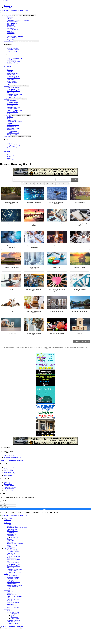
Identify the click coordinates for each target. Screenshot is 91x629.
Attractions (10, 105)
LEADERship (11, 33)
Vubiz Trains (10, 39)
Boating (9, 610)
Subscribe (45, 509)
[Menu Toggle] (0, 12)
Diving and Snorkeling (13, 620)
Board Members (11, 26)
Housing (9, 118)
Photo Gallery (11, 553)
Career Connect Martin (13, 91)
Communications (12, 131)
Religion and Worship (13, 128)
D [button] (30, 183)
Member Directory (12, 21)
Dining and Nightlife (13, 102)
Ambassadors (14, 29)
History (9, 113)
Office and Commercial (13, 89)
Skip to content (4, 1)
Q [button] (52, 183)
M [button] (45, 183)
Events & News (8, 548)
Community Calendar (13, 551)
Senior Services (11, 126)
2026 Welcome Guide (13, 133)
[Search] (21, 628)
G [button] (35, 183)
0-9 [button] (22, 183)
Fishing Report (15, 613)
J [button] (40, 183)
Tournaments (14, 617)
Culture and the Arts (12, 112)
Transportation (11, 129)
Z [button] (68, 183)
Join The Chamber (12, 23)
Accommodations (12, 100)
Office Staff (10, 25)
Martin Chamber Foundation (15, 36)
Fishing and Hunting (13, 612)
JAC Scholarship (12, 37)
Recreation (7, 609)
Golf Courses (11, 621)
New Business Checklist (14, 97)
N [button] (47, 183)
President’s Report (12, 18)
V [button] (61, 183)
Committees (10, 28)
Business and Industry (13, 87)
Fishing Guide (15, 618)
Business (6, 561)
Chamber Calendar (12, 550)
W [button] (63, 183)
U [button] (59, 183)
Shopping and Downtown (14, 110)
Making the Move (12, 120)
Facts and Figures (12, 95)
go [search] (75, 180)
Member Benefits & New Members (17, 527)
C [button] (28, 183)
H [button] (37, 183)
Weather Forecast (12, 108)
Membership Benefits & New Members (18, 20)
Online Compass (11, 558)
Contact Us (10, 34)
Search (2, 628)
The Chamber (7, 523)
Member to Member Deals (14, 94)
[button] (81, 341)
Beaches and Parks (12, 104)
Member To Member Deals (43, 347)
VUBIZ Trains (11, 547)
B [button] (26, 183)
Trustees (9, 31)
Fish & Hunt (7, 151)
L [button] (43, 183)
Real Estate (10, 117)
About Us (10, 17)
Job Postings (10, 92)
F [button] (33, 183)
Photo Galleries (7, 66)
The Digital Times (12, 134)
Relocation (7, 590)
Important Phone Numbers (14, 121)
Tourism (6, 574)
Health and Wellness (13, 125)
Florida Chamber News (13, 559)
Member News (11, 555)
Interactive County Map (13, 107)
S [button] (56, 183)
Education (10, 123)
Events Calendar (30, 347)
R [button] (54, 183)
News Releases (20, 347)
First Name (3, 500)
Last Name (3, 503)
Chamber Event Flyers (13, 556)
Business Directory (9, 347)
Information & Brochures (74, 347)
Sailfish (13, 615)
